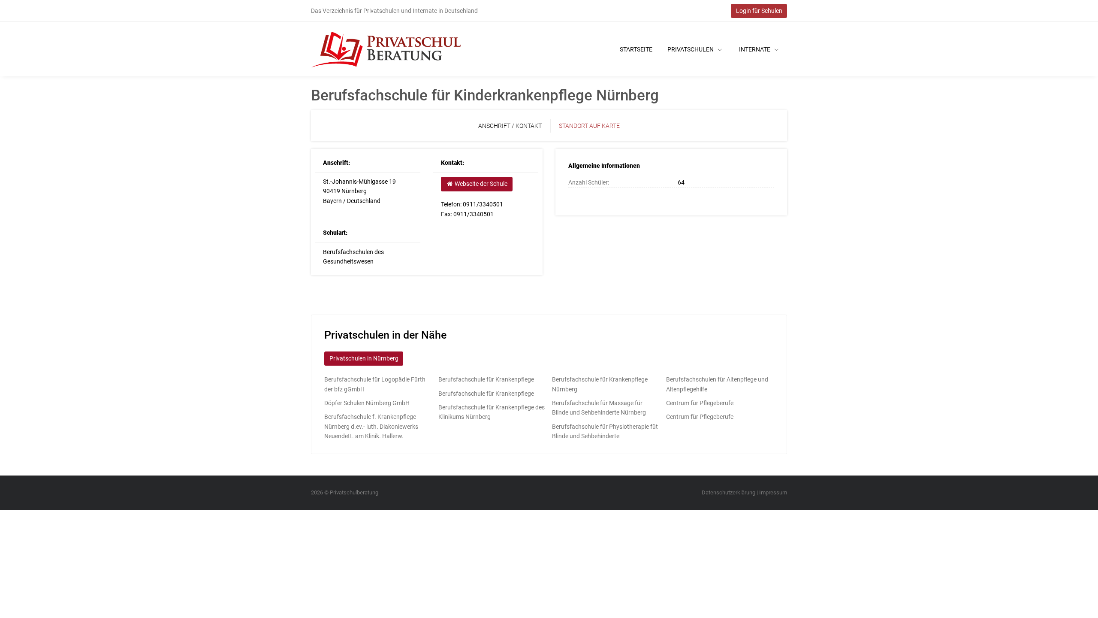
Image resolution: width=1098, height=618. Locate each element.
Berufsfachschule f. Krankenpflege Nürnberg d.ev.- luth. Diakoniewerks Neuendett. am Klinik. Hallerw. (371, 426)
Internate (755, 49)
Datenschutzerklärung (728, 492)
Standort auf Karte (589, 125)
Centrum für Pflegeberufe (699, 403)
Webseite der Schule (480, 183)
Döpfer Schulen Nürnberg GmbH (367, 403)
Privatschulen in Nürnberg (363, 358)
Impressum (773, 492)
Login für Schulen (759, 10)
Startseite (636, 49)
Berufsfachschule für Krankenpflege (486, 379)
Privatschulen (691, 49)
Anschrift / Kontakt (510, 125)
